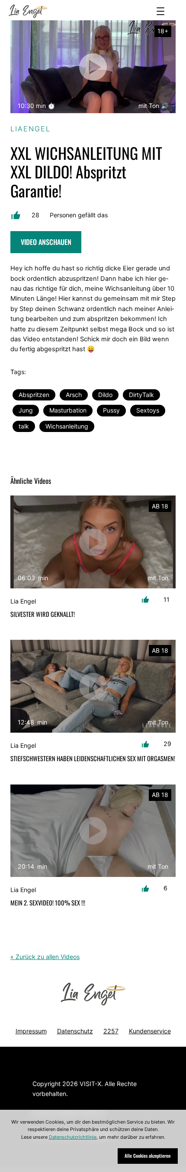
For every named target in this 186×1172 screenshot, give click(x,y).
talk (24, 426)
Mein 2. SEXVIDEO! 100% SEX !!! (47, 903)
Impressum (31, 1031)
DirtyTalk (141, 394)
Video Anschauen (46, 242)
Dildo (105, 394)
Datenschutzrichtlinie (72, 1137)
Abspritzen (34, 394)
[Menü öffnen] (160, 11)
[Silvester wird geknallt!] (93, 541)
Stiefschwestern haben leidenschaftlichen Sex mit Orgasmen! (92, 758)
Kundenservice (150, 1031)
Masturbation (68, 410)
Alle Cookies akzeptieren (147, 1155)
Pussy (111, 410)
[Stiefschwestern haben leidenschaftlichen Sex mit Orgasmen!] (93, 686)
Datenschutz (75, 1031)
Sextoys (147, 410)
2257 (111, 1031)
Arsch (74, 394)
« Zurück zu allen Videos (45, 956)
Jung (26, 410)
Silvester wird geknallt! (42, 614)
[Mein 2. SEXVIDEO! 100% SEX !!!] (93, 831)
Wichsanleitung (66, 426)
